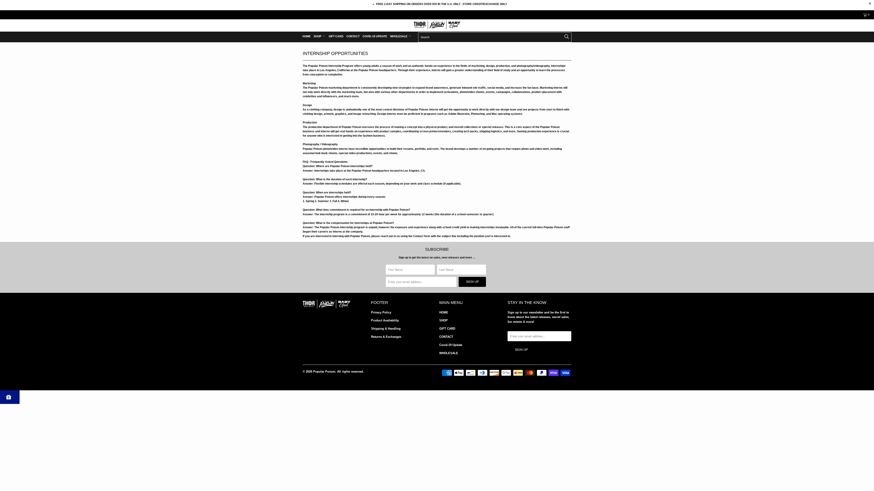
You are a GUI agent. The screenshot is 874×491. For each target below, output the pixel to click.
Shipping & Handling (386, 328)
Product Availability (385, 320)
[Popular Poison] (437, 25)
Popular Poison (324, 371)
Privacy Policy (381, 312)
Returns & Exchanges (386, 336)
